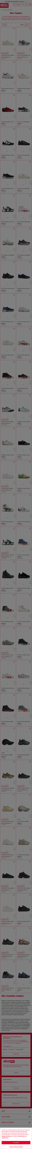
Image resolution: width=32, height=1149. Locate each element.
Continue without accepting (16, 1146)
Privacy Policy (21, 1136)
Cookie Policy (5, 1137)
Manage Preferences (7, 1136)
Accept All (16, 1142)
